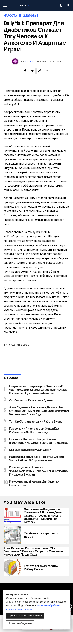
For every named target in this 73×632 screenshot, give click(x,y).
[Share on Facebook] (25, 71)
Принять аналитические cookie (25, 615)
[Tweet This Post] (32, 71)
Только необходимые (20, 623)
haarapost (30, 61)
